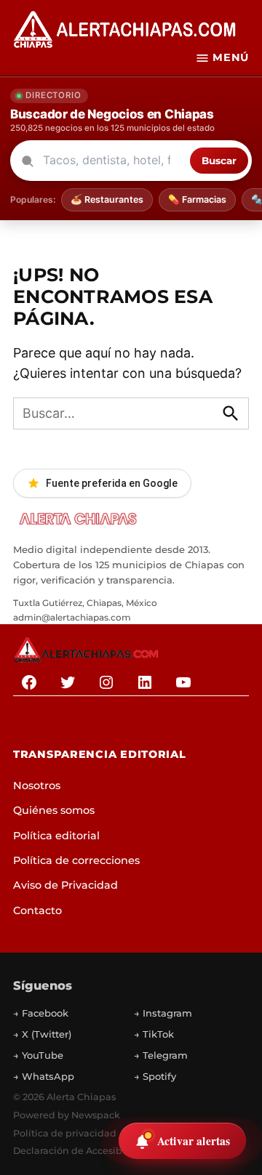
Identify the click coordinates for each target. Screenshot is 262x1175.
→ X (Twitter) (42, 1034)
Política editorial (56, 835)
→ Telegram (161, 1055)
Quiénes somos (54, 810)
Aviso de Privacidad (65, 885)
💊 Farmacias (197, 199)
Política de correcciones (76, 860)
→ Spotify (155, 1076)
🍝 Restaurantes (107, 199)
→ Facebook (40, 1013)
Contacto (37, 910)
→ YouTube (38, 1055)
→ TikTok (154, 1034)
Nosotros (36, 785)
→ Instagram (163, 1013)
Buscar (219, 160)
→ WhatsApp (43, 1076)
